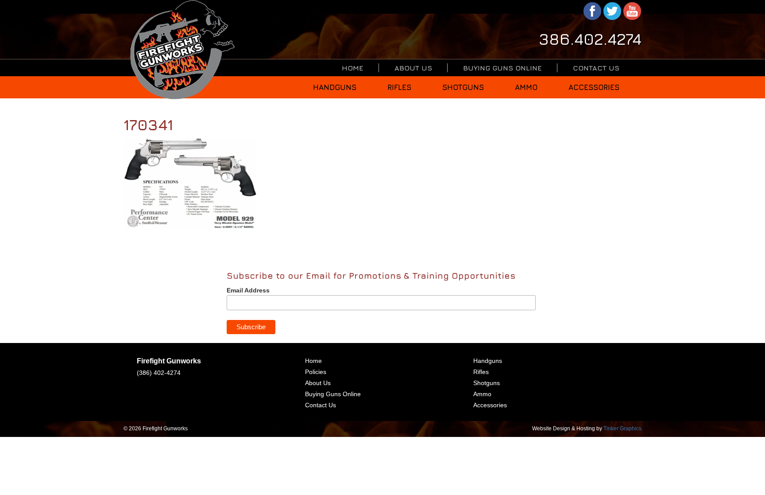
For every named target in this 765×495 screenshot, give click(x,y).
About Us (413, 68)
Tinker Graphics (622, 428)
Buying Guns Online (502, 68)
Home (352, 68)
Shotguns (463, 87)
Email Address (248, 290)
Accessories (593, 87)
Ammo (526, 87)
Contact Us (596, 68)
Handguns (334, 87)
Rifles (399, 87)
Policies (315, 371)
